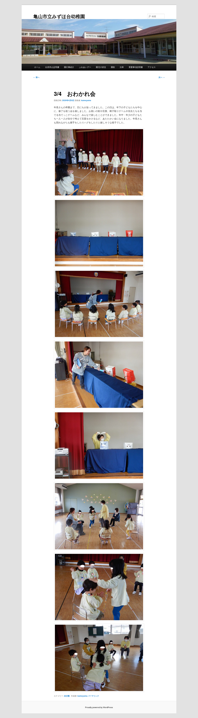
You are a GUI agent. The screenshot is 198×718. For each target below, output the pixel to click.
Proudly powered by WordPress (99, 707)
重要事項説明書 (136, 67)
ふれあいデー (85, 67)
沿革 (122, 67)
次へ (162, 77)
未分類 (67, 695)
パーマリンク (93, 695)
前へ (36, 77)
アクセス (152, 67)
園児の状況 (101, 67)
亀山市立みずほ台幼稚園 (59, 16)
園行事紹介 (69, 67)
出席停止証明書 (52, 67)
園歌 (113, 67)
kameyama (86, 100)
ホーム (37, 67)
